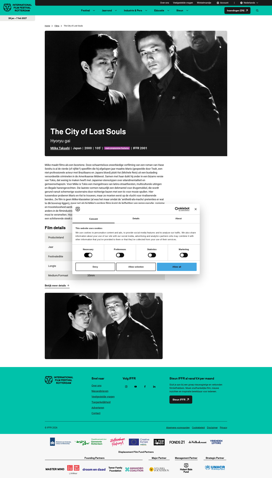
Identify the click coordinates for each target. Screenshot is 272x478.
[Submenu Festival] (93, 10)
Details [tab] (136, 218)
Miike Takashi (60, 148)
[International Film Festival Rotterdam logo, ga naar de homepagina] (17, 7)
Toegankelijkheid (101, 402)
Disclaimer (212, 427)
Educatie (159, 10)
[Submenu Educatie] (168, 10)
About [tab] (178, 218)
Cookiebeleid (198, 427)
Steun (179, 10)
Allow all (176, 267)
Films (57, 26)
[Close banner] (196, 209)
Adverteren (98, 407)
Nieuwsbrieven (100, 391)
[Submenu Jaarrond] (115, 10)
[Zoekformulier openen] (257, 10)
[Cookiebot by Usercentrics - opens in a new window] (177, 209)
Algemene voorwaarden (178, 427)
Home (47, 26)
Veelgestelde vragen (183, 2)
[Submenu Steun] (187, 10)
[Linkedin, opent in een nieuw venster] (154, 386)
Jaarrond (107, 10)
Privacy (223, 427)
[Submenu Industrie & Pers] (146, 10)
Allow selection (136, 267)
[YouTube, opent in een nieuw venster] (135, 386)
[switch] (120, 255)
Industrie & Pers (133, 10)
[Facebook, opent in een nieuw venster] (144, 386)
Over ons (164, 2)
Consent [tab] (93, 219)
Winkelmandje (204, 2)
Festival (85, 10)
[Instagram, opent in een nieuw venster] (126, 386)
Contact (96, 413)
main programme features (117, 148)
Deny (95, 267)
